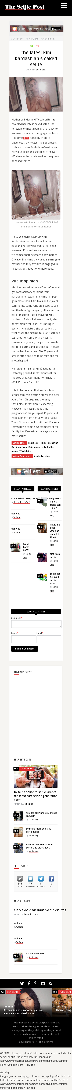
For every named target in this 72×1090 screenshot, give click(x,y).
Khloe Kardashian (49, 443)
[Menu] (64, 6)
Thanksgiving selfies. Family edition (23, 1010)
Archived (15, 513)
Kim (26, 138)
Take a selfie (26, 769)
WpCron (16, 517)
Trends (63, 992)
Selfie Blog (41, 69)
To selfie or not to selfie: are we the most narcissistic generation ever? (35, 796)
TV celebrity (25, 451)
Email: (40, 633)
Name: (14, 633)
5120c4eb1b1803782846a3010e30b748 (33, 498)
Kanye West (33, 443)
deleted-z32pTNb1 (21, 502)
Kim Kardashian (19, 447)
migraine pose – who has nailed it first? (55, 531)
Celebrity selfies (42, 456)
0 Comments (49, 39)
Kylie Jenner (34, 447)
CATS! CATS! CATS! (26, 547)
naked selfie (48, 447)
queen (15, 451)
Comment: (16, 617)
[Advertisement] (36, 713)
